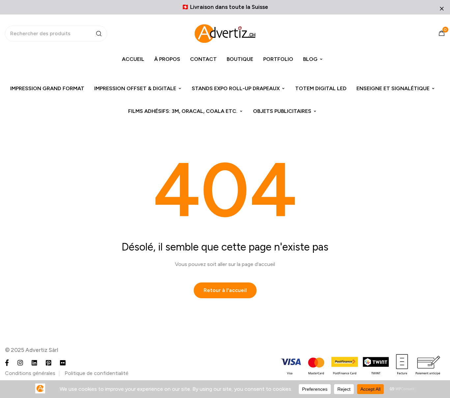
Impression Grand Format (47, 88)
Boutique (240, 59)
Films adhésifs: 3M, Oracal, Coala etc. (183, 111)
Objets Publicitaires (282, 111)
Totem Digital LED (321, 88)
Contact (203, 59)
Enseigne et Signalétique (393, 88)
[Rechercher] (99, 33)
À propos (167, 59)
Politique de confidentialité (96, 373)
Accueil (133, 59)
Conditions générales (30, 373)
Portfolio (278, 59)
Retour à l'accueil (225, 290)
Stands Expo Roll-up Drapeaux (236, 88)
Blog (310, 59)
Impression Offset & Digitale (135, 88)
